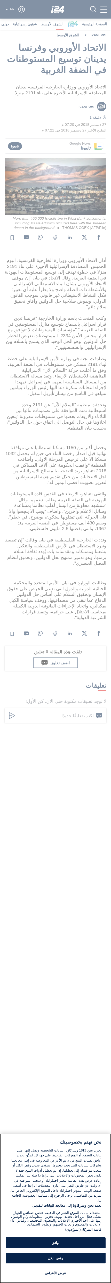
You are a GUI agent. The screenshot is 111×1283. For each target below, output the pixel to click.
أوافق (56, 1243)
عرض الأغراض (55, 1273)
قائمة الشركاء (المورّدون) (83, 1229)
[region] (55, 1208)
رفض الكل (55, 1258)
